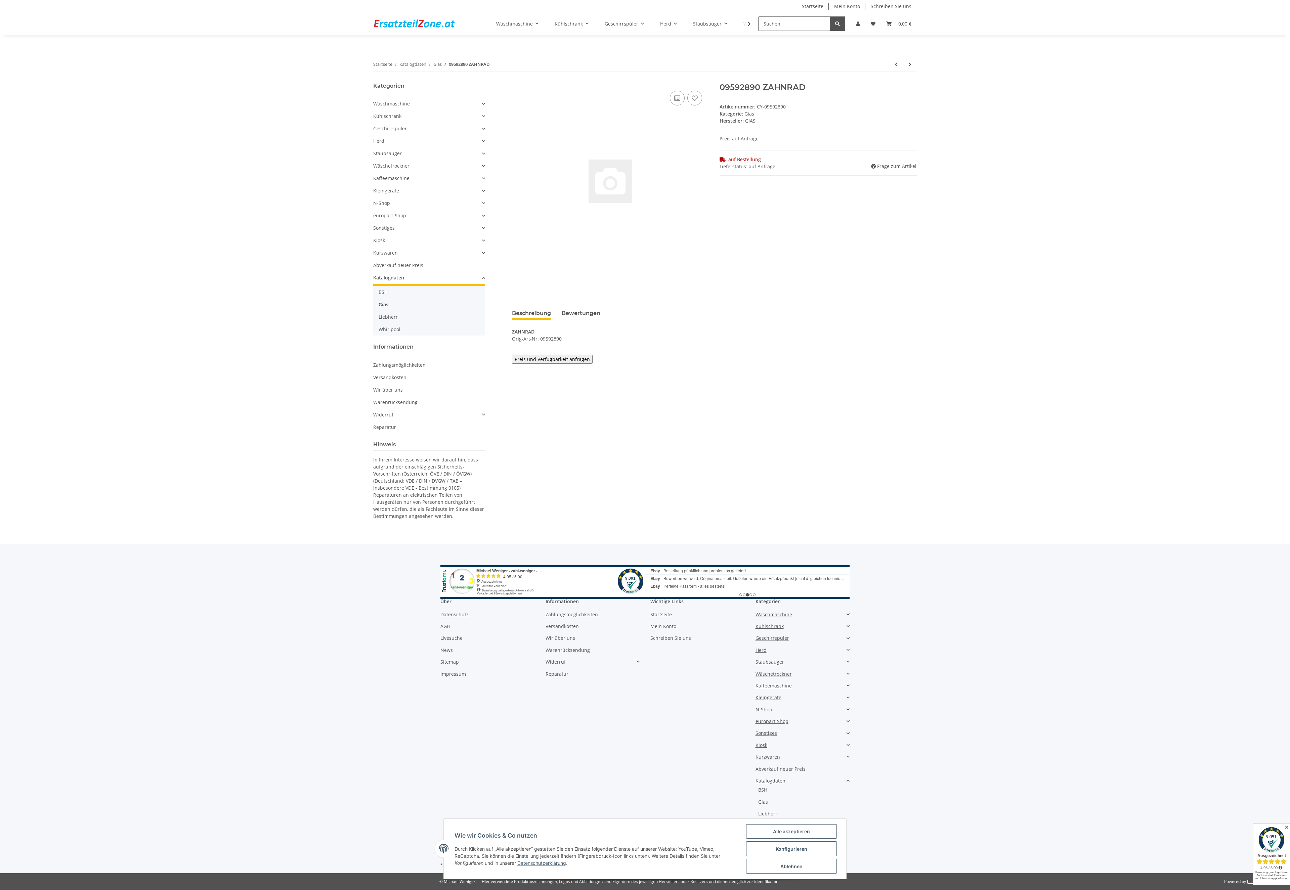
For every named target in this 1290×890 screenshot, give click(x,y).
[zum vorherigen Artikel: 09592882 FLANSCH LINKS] (896, 64)
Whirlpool (389, 329)
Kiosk (379, 240)
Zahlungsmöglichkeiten (399, 365)
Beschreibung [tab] (531, 313)
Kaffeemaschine (391, 178)
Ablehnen (791, 866)
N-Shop (381, 203)
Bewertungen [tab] (581, 313)
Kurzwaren (385, 253)
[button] (858, 23)
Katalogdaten (388, 277)
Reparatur (384, 427)
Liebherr (388, 317)
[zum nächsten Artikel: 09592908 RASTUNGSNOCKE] (910, 64)
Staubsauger (387, 153)
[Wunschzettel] (873, 23)
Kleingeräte (386, 190)
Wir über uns (388, 390)
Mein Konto (847, 6)
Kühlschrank (387, 116)
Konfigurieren (791, 849)
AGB (445, 626)
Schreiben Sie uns (891, 6)
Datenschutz (454, 614)
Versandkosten (389, 377)
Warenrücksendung (395, 402)
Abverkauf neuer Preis (398, 265)
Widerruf (383, 414)
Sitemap (449, 662)
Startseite (812, 6)
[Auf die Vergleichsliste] (677, 98)
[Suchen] (837, 23)
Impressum (453, 674)
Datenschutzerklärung (541, 863)
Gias (749, 113)
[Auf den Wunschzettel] (694, 98)
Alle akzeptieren (791, 831)
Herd (378, 141)
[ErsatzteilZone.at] (422, 23)
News (446, 650)
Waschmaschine (391, 103)
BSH (383, 292)
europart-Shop (389, 215)
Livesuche (451, 638)
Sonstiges (384, 228)
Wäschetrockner (391, 166)
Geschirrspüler (390, 128)
